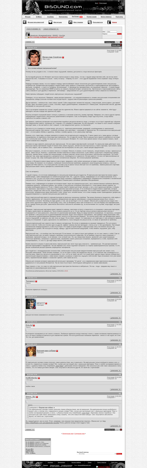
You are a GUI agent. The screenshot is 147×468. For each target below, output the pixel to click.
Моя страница (78, 22)
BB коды (28, 449)
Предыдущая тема (67, 433)
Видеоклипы (63, 17)
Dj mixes (40, 462)
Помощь (121, 12)
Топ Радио (75, 16)
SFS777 (41, 303)
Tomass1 (30, 281)
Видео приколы (106, 17)
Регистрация (103, 3)
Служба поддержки (66, 465)
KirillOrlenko (32, 378)
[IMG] (27, 452)
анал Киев (59, 366)
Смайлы (28, 450)
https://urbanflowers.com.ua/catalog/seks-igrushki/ (42, 423)
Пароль (105, 34)
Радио (89, 462)
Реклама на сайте (36, 465)
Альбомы (50, 17)
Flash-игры (119, 17)
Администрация (54, 465)
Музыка (27, 17)
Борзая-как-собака (46, 350)
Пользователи (98, 22)
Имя (104, 31)
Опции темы (116, 45)
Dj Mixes (39, 17)
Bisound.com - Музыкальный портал (40, 35)
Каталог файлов (76, 462)
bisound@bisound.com (84, 465)
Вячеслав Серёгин (52, 57)
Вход (96, 3)
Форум (114, 22)
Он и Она (62, 35)
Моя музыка (58, 22)
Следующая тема (79, 433)
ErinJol (29, 325)
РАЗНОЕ (55, 35)
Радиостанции (91, 17)
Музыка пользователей (36, 22)
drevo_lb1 (31, 396)
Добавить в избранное (117, 14)
